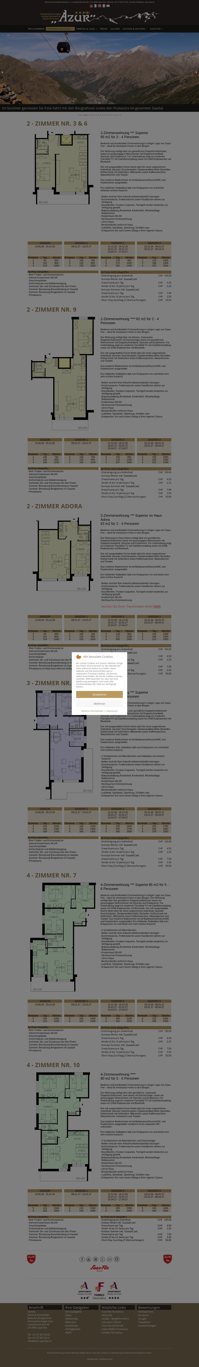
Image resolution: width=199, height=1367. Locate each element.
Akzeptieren (99, 694)
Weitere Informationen (92, 711)
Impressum (112, 711)
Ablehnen (99, 703)
